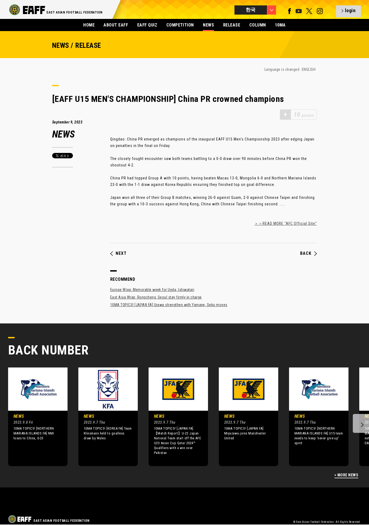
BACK (305, 253)
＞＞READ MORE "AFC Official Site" (285, 223)
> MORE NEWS (346, 475)
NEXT (121, 253)
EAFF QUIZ (147, 25)
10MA (280, 25)
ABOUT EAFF (115, 25)
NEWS (208, 25)
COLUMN (257, 25)
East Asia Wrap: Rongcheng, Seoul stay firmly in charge (156, 297)
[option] (34, 416)
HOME (89, 25)
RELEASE (231, 25)
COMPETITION (180, 25)
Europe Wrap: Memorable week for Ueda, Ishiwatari (152, 289)
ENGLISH (309, 69)
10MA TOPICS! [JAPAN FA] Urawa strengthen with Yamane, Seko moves (168, 305)
